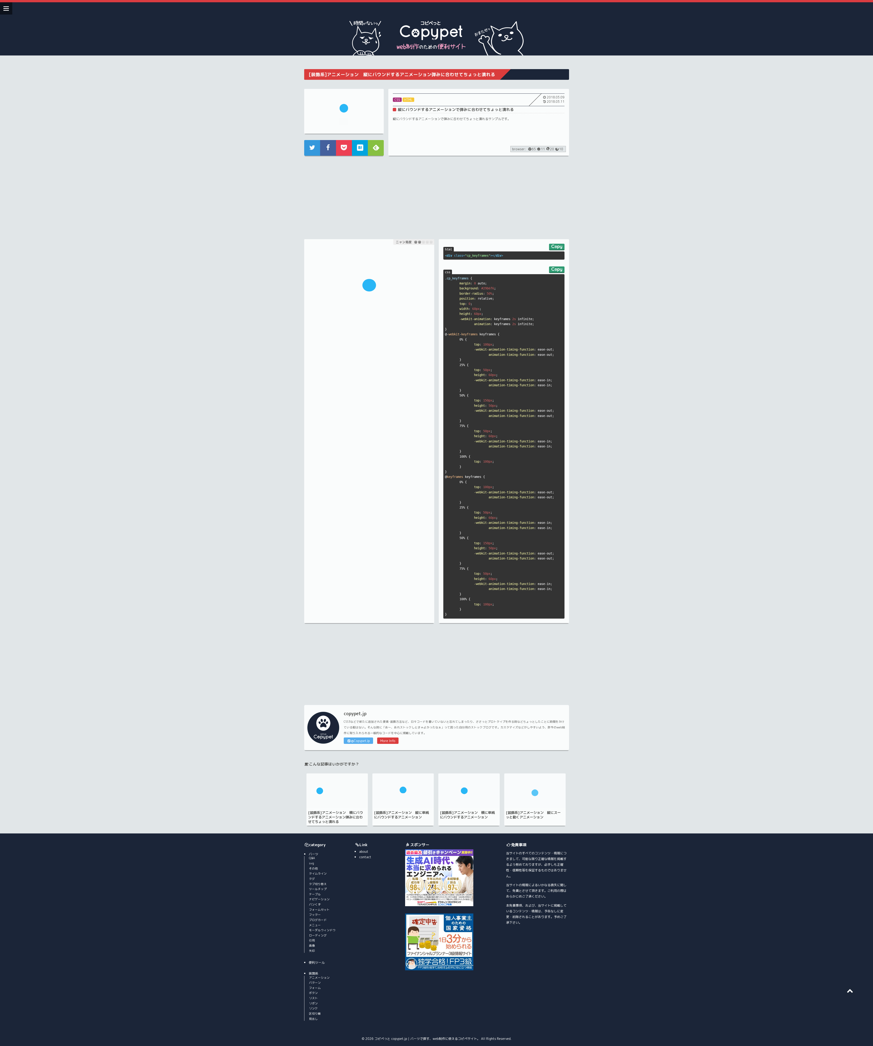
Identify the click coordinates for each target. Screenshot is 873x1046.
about (363, 851)
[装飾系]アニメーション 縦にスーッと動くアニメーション (533, 815)
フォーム (315, 988)
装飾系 (313, 973)
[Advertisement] (369, 196)
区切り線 (315, 1013)
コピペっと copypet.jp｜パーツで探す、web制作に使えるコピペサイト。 (427, 1038)
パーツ (313, 854)
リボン (313, 1003)
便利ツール (317, 962)
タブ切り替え (318, 884)
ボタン (313, 993)
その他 (313, 868)
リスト (313, 998)
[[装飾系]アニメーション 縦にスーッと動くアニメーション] (535, 790)
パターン (315, 983)
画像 (312, 945)
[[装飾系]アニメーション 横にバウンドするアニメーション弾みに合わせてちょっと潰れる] (337, 790)
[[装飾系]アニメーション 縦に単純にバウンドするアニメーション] (403, 790)
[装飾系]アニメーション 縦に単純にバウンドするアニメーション (401, 815)
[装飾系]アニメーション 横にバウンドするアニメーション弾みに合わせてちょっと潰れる (335, 817)
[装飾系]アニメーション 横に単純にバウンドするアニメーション (467, 815)
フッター (315, 915)
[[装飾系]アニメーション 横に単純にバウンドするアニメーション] (469, 790)
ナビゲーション (319, 899)
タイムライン (318, 873)
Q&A (312, 858)
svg (311, 863)
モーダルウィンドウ (322, 930)
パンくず (315, 904)
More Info (387, 741)
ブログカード (318, 920)
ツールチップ (318, 889)
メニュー (315, 925)
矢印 (312, 951)
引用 (312, 940)
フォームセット (319, 910)
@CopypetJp (360, 741)
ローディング (318, 935)
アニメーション (319, 978)
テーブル (315, 894)
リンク (313, 1008)
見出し (313, 1019)
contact (365, 857)
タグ (312, 879)
